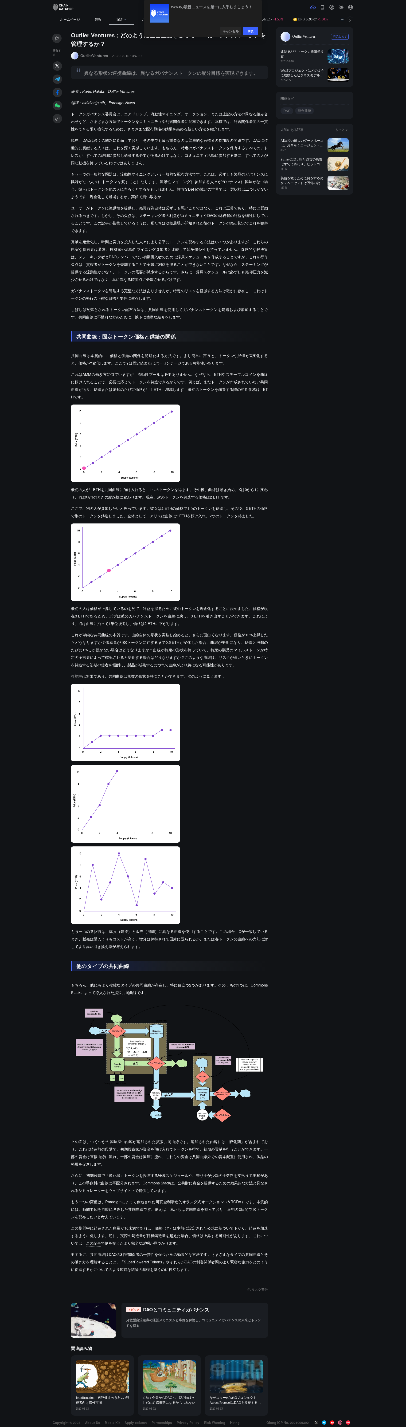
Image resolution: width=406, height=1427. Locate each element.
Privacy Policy (188, 1422)
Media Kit (112, 1422)
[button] (350, 7)
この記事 (101, 223)
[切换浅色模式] (341, 7)
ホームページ (70, 19)
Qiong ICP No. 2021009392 (287, 1422)
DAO (286, 111)
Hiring (235, 1422)
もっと (340, 130)
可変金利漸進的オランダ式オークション (190, 1201)
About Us (92, 1422)
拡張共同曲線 (125, 992)
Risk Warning (214, 1422)
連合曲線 (304, 111)
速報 (98, 19)
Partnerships (162, 1422)
